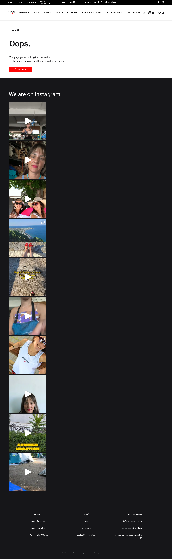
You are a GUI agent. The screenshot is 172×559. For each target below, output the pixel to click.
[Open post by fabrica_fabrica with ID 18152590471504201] (27, 394)
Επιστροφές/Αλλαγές (39, 535)
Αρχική (10, 2)
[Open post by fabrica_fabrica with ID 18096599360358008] (27, 472)
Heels (47, 12)
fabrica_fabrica (136, 528)
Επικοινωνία (31, 2)
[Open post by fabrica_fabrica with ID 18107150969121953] (27, 277)
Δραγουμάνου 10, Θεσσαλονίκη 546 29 (127, 536)
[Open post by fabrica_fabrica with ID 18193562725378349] (27, 199)
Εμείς (20, 2)
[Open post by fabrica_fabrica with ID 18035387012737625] (27, 238)
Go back (22, 69)
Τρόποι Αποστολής (38, 528)
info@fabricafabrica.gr (109, 2)
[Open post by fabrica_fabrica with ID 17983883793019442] (27, 355)
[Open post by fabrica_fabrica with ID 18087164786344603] (27, 433)
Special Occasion (66, 12)
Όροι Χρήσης (35, 514)
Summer (24, 12)
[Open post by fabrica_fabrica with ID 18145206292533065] (27, 160)
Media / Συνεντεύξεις (45, 2)
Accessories (114, 12)
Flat (36, 12)
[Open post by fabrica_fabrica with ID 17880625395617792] (27, 121)
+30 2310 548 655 (85, 2)
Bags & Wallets (92, 12)
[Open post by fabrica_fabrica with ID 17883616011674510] (27, 316)
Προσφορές (133, 12)
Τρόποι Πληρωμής (37, 521)
